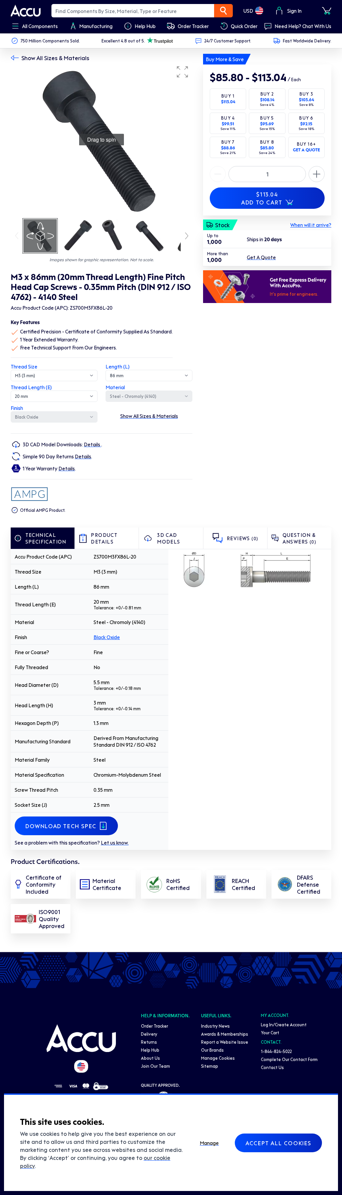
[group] (101, 139)
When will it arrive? (310, 225)
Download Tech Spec (61, 826)
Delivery (149, 1033)
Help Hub (150, 1049)
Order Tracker (154, 1025)
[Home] (81, 1038)
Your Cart (270, 1032)
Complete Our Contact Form (289, 1059)
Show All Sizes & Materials (55, 57)
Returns (149, 1041)
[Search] (223, 10)
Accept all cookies (278, 1143)
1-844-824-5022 (276, 1051)
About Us (150, 1057)
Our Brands (212, 1049)
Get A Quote (261, 257)
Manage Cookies (218, 1057)
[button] (182, 72)
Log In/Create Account (284, 1024)
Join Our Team (155, 1065)
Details (92, 444)
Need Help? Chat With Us (303, 26)
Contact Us (272, 1067)
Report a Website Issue (224, 1041)
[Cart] (326, 10)
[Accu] (26, 11)
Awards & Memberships (224, 1033)
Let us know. (115, 843)
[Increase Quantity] (218, 174)
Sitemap (209, 1065)
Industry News (215, 1025)
